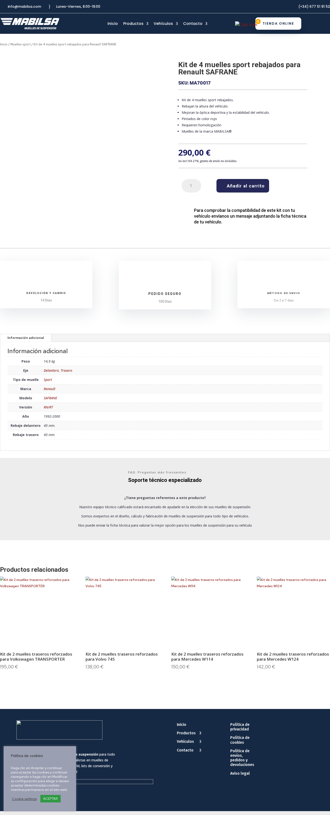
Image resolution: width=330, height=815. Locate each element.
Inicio (113, 24)
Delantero (51, 370)
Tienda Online (278, 23)
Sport (48, 379)
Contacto (192, 24)
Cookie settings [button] (24, 799)
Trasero (66, 370)
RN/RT (48, 407)
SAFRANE (50, 398)
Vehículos (163, 24)
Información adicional (25, 338)
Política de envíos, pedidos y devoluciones (242, 758)
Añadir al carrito (246, 186)
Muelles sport (20, 44)
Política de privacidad (240, 726)
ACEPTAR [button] (50, 799)
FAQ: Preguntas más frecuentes (157, 472)
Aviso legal (240, 773)
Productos (133, 24)
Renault (49, 388)
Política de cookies (240, 739)
